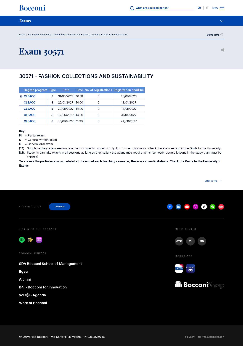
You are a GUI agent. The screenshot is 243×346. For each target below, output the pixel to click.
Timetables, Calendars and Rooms (70, 34)
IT (207, 7)
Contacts (60, 206)
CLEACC (29, 96)
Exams (94, 34)
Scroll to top (211, 180)
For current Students (38, 34)
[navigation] (121, 21)
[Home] (32, 7)
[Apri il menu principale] (222, 8)
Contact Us (213, 34)
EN (199, 7)
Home (22, 34)
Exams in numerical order (114, 34)
